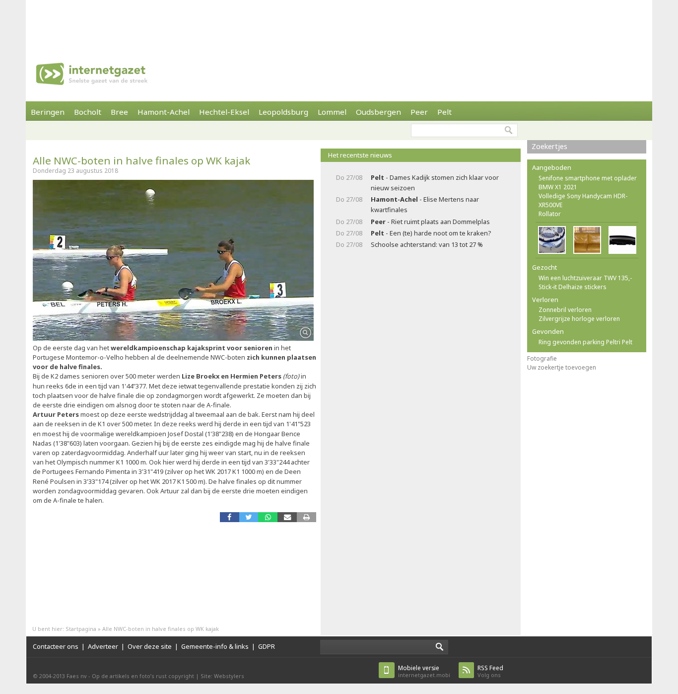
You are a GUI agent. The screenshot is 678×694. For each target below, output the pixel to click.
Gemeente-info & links (215, 646)
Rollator (550, 214)
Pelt (444, 112)
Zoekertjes (549, 146)
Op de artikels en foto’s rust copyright (143, 676)
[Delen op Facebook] (229, 517)
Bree (119, 112)
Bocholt (87, 112)
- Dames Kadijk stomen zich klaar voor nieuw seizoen (435, 182)
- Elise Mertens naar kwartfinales (425, 204)
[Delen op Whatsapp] (267, 517)
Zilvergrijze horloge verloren (579, 318)
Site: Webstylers (222, 676)
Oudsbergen (378, 112)
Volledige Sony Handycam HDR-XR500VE (583, 200)
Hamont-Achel (163, 112)
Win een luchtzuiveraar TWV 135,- (585, 278)
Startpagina (81, 628)
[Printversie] (306, 517)
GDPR (266, 646)
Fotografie (542, 358)
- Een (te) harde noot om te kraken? (431, 233)
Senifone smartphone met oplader (588, 178)
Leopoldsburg (283, 112)
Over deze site (150, 646)
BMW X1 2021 (558, 187)
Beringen (48, 112)
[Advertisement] (339, 22)
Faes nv (77, 676)
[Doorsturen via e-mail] (287, 517)
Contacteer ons (55, 646)
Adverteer (103, 646)
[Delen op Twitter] (249, 517)
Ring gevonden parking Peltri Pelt (585, 342)
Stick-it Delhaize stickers (573, 287)
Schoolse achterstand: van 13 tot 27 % (427, 244)
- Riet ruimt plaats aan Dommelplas (430, 221)
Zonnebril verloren (565, 310)
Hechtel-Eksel (224, 112)
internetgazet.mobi (424, 671)
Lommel (332, 112)
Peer (419, 112)
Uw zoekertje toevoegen (561, 367)
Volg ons (490, 671)
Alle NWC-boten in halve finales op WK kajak (141, 160)
